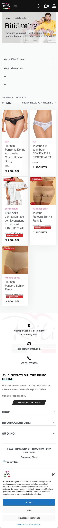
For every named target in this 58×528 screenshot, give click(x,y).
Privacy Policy (34, 524)
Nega (29, 510)
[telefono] (29, 358)
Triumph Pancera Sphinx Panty (14, 285)
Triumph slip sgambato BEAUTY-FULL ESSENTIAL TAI (42, 151)
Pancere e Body (40, 209)
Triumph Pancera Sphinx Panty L (42, 216)
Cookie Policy (22, 524)
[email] (29, 343)
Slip (7, 142)
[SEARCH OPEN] (38, 10)
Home (7, 18)
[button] (53, 474)
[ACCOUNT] (54, 6)
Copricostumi (11, 209)
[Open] (15, 6)
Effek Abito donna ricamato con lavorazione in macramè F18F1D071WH (14, 220)
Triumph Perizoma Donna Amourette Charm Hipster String (15, 153)
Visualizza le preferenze (29, 517)
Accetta (29, 502)
